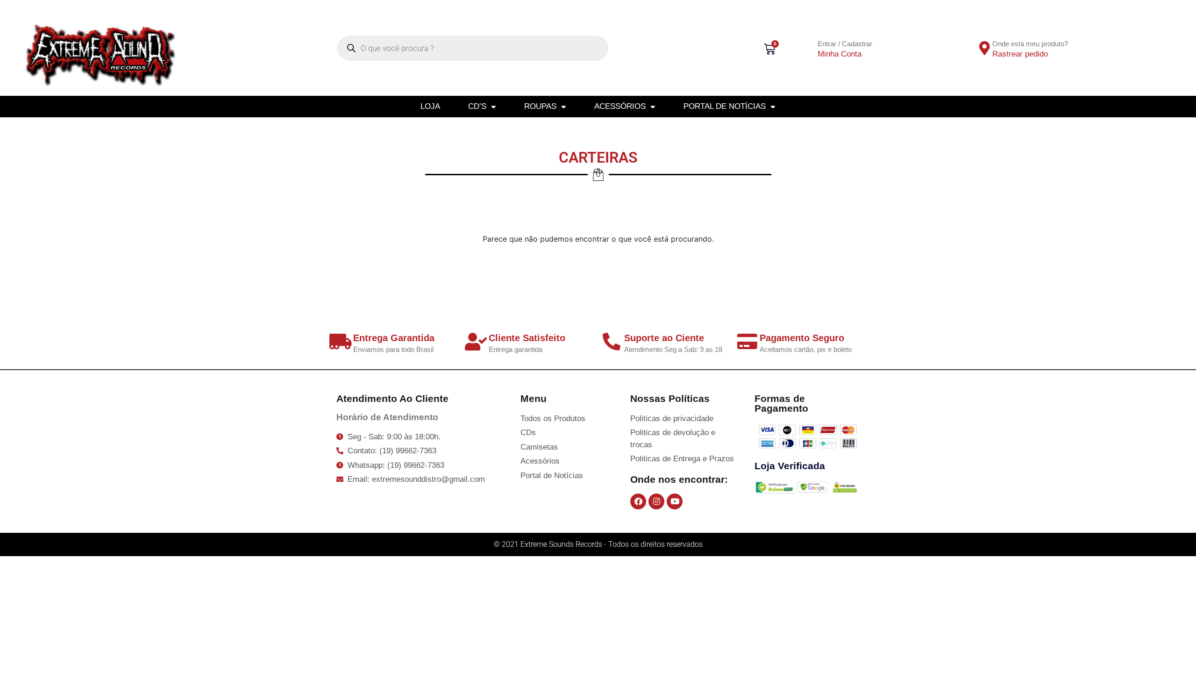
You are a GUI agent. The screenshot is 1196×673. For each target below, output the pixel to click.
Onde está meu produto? (1030, 44)
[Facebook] (638, 501)
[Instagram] (656, 501)
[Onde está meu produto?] (985, 48)
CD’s (477, 106)
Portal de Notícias (724, 106)
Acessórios (620, 106)
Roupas (540, 106)
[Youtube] (675, 501)
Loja (430, 106)
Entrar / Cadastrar (845, 44)
